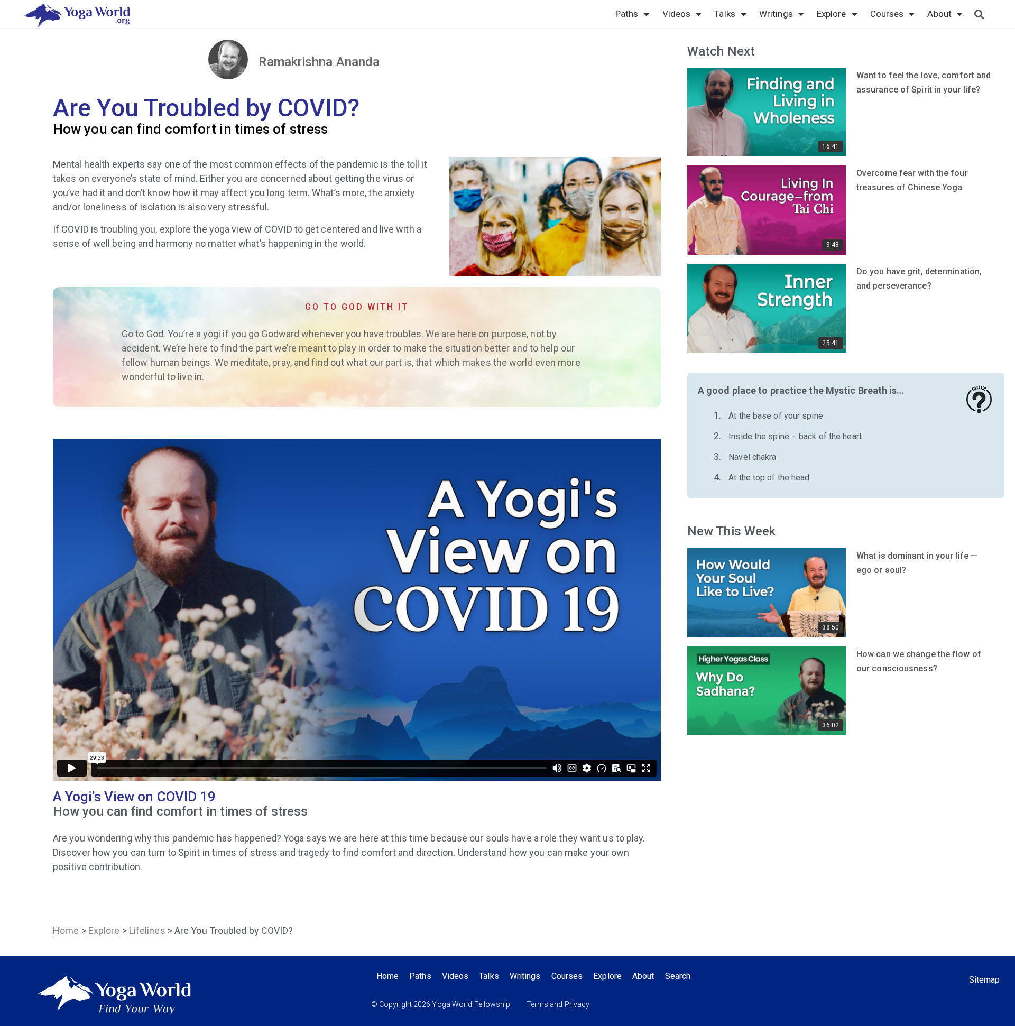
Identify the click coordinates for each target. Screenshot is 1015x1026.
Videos (676, 13)
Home (66, 930)
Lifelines (147, 930)
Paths (627, 13)
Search (678, 976)
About (939, 13)
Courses (887, 13)
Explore (831, 13)
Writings (776, 13)
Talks (724, 13)
